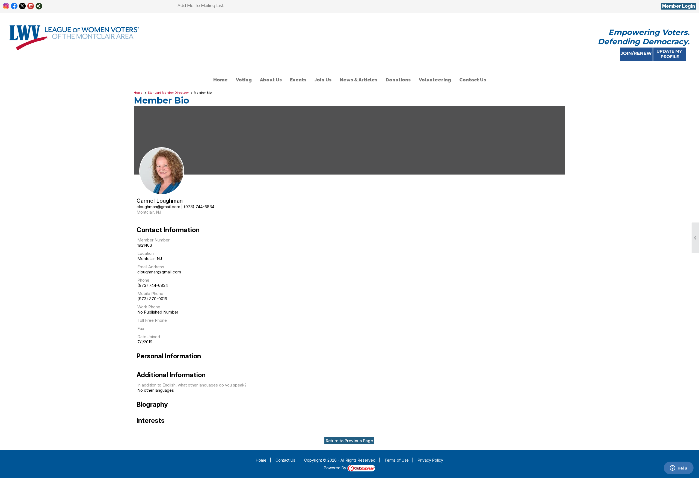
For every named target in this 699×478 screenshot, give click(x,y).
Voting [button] (244, 79)
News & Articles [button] (358, 79)
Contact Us (472, 79)
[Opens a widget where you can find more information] (679, 468)
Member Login (678, 6)
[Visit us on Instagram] (6, 6)
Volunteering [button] (435, 79)
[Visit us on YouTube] (30, 6)
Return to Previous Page (349, 440)
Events (298, 79)
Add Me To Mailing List (200, 5)
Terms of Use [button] (396, 460)
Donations (398, 79)
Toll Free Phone (152, 320)
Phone (143, 280)
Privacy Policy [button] (430, 460)
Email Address (150, 266)
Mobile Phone (150, 293)
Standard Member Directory (168, 93)
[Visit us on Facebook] (14, 6)
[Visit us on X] (22, 6)
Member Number (153, 240)
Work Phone (148, 306)
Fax (140, 328)
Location (145, 253)
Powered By (335, 467)
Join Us (323, 79)
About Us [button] (271, 79)
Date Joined (148, 336)
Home (220, 79)
